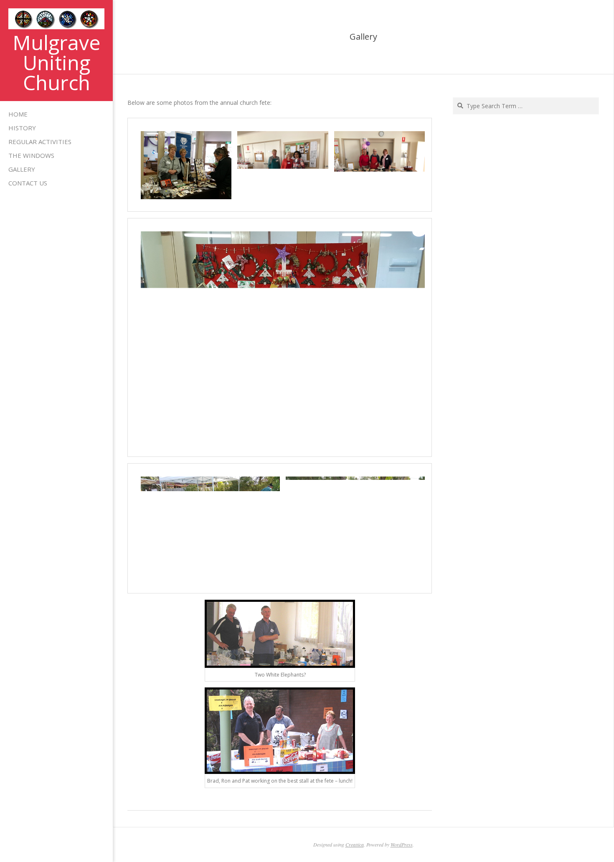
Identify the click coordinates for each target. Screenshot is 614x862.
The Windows (31, 155)
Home (18, 114)
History (22, 128)
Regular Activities (39, 141)
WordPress (402, 844)
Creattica (354, 844)
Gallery (21, 169)
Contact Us (27, 183)
